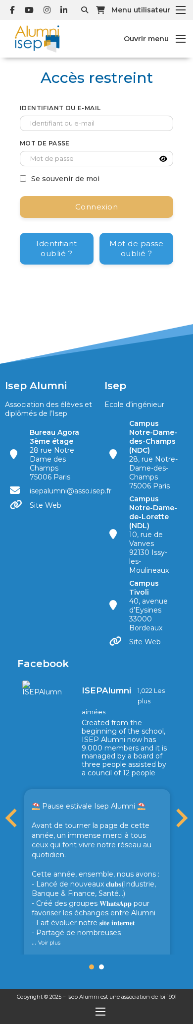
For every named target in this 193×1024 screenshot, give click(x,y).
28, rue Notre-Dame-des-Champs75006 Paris (153, 454)
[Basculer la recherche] (85, 10)
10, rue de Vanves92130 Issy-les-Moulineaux (153, 534)
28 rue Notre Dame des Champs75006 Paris (54, 454)
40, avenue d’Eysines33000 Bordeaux (148, 605)
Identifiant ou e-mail (60, 108)
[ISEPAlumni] (42, 688)
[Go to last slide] (12, 818)
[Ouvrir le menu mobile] (181, 10)
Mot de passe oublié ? (136, 248)
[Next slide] (180, 818)
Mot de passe (45, 143)
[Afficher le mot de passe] (163, 158)
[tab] (91, 966)
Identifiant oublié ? (56, 248)
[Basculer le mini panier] (100, 10)
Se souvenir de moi (65, 178)
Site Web (45, 505)
